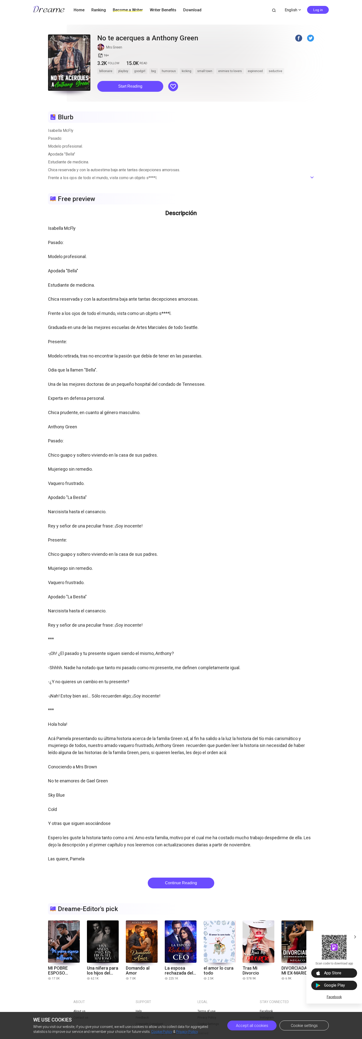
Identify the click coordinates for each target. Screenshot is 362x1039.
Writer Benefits (163, 10)
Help (139, 1011)
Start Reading (130, 86)
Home (79, 10)
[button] (130, 86)
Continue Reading (181, 883)
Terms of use (206, 1011)
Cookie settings (304, 1025)
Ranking (98, 10)
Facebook (334, 997)
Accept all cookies (252, 1025)
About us (79, 1011)
